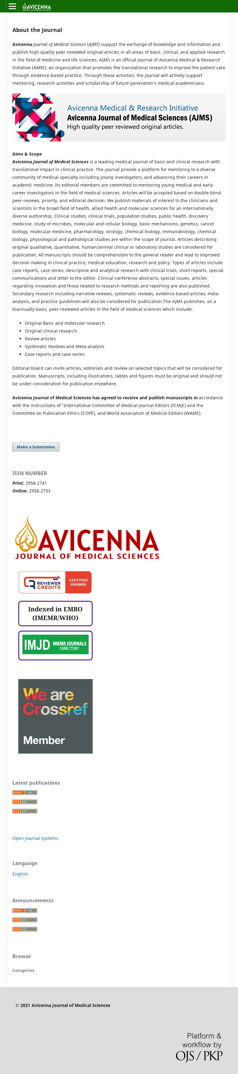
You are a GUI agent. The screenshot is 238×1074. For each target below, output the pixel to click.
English (20, 874)
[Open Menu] (12, 6)
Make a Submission (36, 447)
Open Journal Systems (35, 838)
